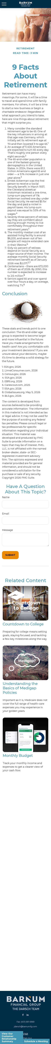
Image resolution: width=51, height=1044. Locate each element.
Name (6, 497)
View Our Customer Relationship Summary (9, 1037)
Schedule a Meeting (36, 1041)
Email (5, 513)
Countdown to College (23, 624)
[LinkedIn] (28, 1015)
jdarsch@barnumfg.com (25, 1026)
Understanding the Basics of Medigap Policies (20, 688)
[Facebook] (23, 1015)
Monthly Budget (18, 755)
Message (7, 530)
